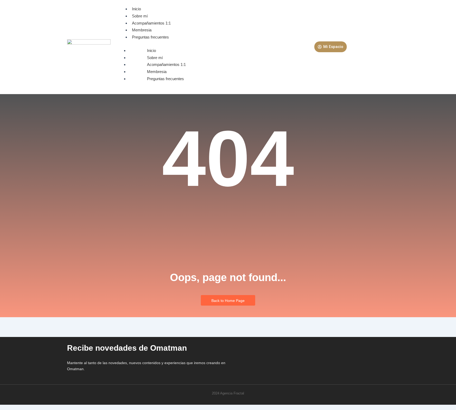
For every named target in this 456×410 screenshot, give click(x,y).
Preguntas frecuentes (150, 37)
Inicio (136, 9)
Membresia (141, 30)
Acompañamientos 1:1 (151, 23)
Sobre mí (140, 16)
